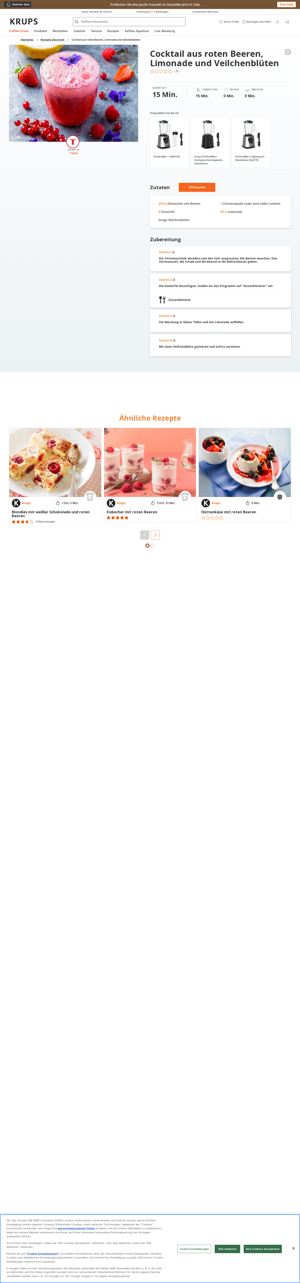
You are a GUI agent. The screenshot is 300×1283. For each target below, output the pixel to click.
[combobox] (97, 653)
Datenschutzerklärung (192, 697)
